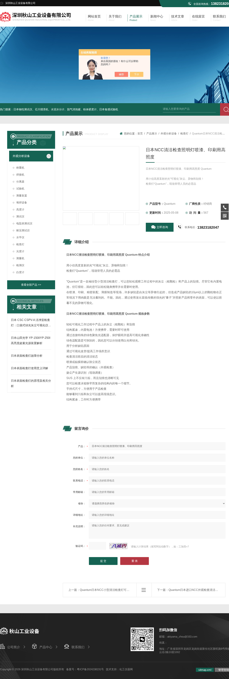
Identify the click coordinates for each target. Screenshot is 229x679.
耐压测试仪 (23, 230)
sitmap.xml (204, 669)
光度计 (20, 251)
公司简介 (13, 647)
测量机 (20, 258)
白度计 (20, 272)
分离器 (20, 181)
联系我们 (78, 647)
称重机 (20, 167)
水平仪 (20, 237)
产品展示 (151, 133)
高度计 (20, 209)
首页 (140, 133)
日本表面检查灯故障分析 (26, 355)
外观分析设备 (21, 156)
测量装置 (21, 195)
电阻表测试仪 (24, 223)
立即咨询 (162, 227)
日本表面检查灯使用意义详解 (29, 368)
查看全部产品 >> (31, 284)
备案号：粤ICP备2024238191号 (85, 669)
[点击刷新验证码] (118, 546)
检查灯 (20, 244)
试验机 (20, 188)
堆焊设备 (21, 202)
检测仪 (20, 265)
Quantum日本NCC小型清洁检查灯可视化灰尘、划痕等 (114, 589)
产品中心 (45, 647)
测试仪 (20, 216)
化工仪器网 (126, 669)
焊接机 (20, 174)
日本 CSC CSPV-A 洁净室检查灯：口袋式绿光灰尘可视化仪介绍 (31, 325)
